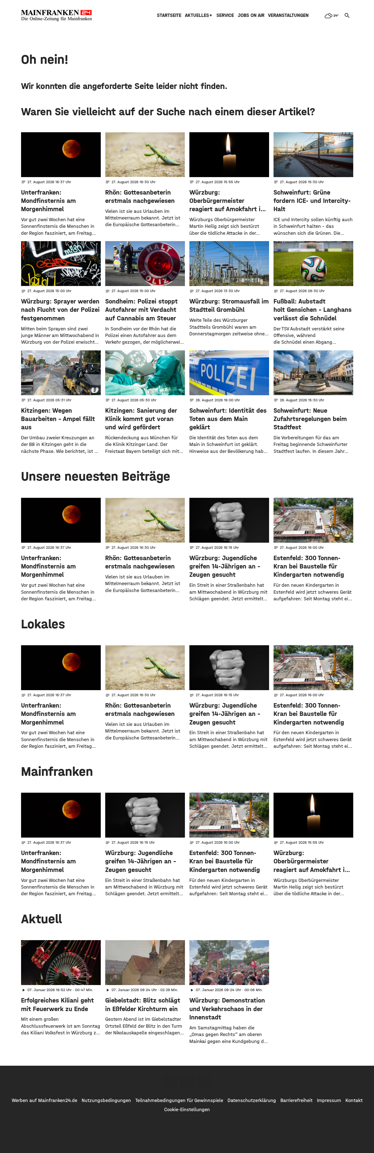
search (347, 15)
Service (225, 15)
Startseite (169, 15)
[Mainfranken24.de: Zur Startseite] (56, 15)
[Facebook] (170, 1081)
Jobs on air (251, 15)
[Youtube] (204, 1081)
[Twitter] (187, 1081)
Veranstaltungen (288, 15)
